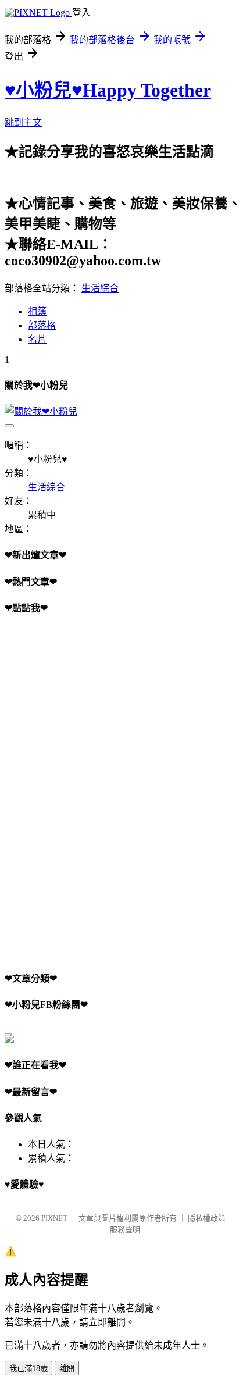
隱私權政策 (207, 1218)
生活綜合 (100, 288)
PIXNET (54, 1218)
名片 (37, 339)
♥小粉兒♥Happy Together (108, 90)
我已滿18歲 (28, 1368)
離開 (66, 1368)
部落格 (42, 325)
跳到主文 (23, 122)
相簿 (37, 311)
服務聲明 (125, 1229)
